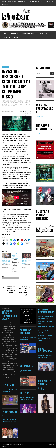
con (27, 397)
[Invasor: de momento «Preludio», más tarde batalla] (17, 262)
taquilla (38, 134)
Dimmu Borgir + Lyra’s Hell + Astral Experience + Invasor (26, 261)
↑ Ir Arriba (51, 444)
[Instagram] (33, 1)
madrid (13, 278)
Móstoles (17, 278)
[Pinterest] (38, 1)
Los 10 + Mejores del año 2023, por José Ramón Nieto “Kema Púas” (6, 261)
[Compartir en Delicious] (31, 113)
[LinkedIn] (35, 1)
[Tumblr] (44, 1)
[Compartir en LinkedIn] (28, 113)
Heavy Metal (4, 278)
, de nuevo (26, 399)
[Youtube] (49, 1)
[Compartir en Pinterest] (23, 113)
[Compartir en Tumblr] (25, 113)
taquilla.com (39, 117)
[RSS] (41, 1)
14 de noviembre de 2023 (8, 111)
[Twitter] (47, 1)
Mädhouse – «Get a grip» (45, 335)
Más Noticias (5, 67)
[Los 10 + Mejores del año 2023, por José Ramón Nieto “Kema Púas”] (6, 255)
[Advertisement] (28, 53)
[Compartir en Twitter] (28, 111)
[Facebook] (30, 1)
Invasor (9, 278)
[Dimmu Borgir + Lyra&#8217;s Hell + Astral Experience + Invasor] (26, 255)
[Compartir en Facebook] (25, 111)
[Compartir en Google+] (31, 111)
